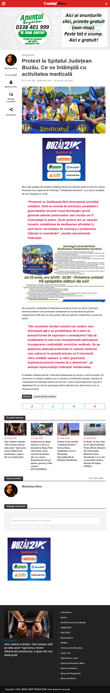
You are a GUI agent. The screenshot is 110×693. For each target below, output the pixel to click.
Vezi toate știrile (96, 478)
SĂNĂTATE (66, 627)
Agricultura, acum (69, 658)
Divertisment (67, 638)
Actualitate (28, 55)
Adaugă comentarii (11, 100)
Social (64, 617)
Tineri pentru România (71, 648)
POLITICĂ (65, 633)
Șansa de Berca (68, 678)
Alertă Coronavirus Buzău (73, 622)
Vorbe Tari (65, 653)
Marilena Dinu (11, 68)
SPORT (64, 643)
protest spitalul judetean (45, 396)
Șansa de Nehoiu (69, 668)
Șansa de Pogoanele (71, 673)
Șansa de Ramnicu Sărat (73, 663)
